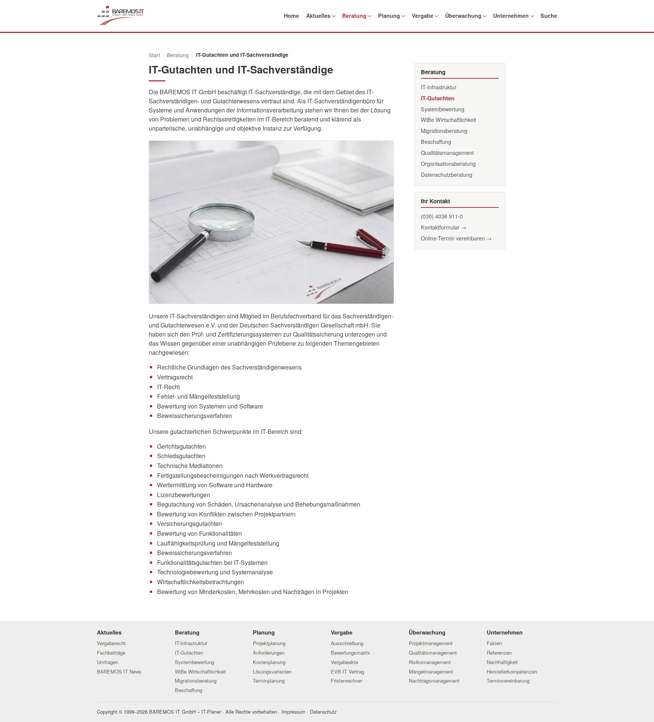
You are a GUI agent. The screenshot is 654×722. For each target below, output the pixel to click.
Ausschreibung (347, 643)
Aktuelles (318, 15)
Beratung (354, 15)
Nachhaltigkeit (502, 662)
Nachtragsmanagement (434, 680)
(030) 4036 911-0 (442, 216)
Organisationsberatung (448, 163)
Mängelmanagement (431, 671)
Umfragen (107, 662)
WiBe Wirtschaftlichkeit (448, 119)
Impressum (293, 711)
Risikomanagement (430, 662)
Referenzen (499, 652)
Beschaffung (436, 141)
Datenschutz (323, 711)
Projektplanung (269, 643)
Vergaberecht (111, 643)
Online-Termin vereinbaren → (456, 238)
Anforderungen (269, 652)
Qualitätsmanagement (447, 152)
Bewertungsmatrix (350, 652)
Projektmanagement (431, 643)
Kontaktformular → (443, 227)
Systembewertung (442, 109)
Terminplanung (269, 680)
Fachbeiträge (111, 652)
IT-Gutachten (438, 98)
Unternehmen (511, 15)
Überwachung (463, 15)
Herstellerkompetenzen (512, 671)
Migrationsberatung (444, 130)
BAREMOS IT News (119, 671)
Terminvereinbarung (508, 680)
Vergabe (422, 15)
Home (291, 15)
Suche (548, 15)
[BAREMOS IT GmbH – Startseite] (120, 15)
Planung (389, 15)
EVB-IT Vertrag (347, 671)
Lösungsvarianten (272, 671)
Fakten (494, 643)
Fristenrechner (346, 680)
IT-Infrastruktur (438, 87)
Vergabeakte (344, 662)
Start (154, 55)
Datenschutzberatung (446, 174)
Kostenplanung (269, 662)
